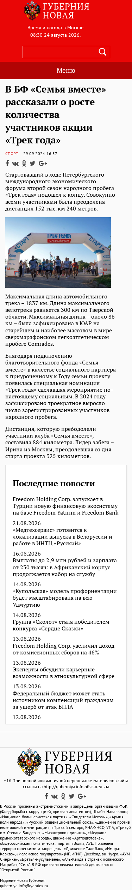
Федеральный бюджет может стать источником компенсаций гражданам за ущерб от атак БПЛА (63, 700)
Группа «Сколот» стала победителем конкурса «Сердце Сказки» (61, 625)
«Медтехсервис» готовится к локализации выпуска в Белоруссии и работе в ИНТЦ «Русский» (62, 537)
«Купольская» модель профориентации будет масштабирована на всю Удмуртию (65, 598)
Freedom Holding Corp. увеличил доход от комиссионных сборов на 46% (63, 649)
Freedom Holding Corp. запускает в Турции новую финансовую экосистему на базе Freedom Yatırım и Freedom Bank (65, 506)
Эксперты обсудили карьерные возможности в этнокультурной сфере (63, 673)
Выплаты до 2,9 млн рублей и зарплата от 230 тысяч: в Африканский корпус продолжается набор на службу (65, 567)
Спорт (11, 153)
